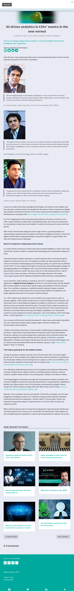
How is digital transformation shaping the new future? (47, 214)
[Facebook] (5, 50)
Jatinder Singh (21, 36)
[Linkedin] (12, 50)
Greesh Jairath (60, 342)
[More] (16, 50)
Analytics (41, 36)
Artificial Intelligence (52, 36)
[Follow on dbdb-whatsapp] (16, 562)
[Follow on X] (9, 562)
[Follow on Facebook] (12, 562)
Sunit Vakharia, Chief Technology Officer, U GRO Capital (44, 315)
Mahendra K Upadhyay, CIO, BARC (54, 490)
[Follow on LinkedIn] (5, 562)
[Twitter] (9, 50)
